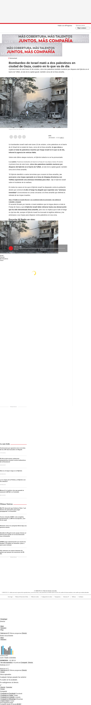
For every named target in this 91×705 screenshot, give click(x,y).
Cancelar (9, 687)
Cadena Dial (55, 604)
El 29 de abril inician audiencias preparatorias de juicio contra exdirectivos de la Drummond (13, 460)
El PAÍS (25, 601)
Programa (69, 25)
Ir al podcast (16, 662)
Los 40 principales (32, 601)
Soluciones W (66, 596)
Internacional (13, 58)
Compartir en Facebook (8, 693)
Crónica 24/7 (4, 655)
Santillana (40, 601)
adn (71, 601)
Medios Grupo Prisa (9, 607)
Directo (24, 633)
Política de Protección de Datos (21, 596)
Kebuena (76, 604)
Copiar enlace (5, 701)
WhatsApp (24, 137)
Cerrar (3, 672)
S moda (56, 606)
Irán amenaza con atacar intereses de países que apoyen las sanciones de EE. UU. (12, 552)
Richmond (24, 606)
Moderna (33, 606)
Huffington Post (27, 604)
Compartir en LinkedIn (7, 697)
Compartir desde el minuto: (10, 704)
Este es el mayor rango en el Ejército (11, 470)
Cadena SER (59, 601)
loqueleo (64, 606)
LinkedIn (20, 137)
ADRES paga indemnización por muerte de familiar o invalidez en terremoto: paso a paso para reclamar (13, 543)
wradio (42, 604)
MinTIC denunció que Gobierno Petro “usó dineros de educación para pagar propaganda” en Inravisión (13, 509)
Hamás (2, 257)
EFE (50, 135)
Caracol (77, 601)
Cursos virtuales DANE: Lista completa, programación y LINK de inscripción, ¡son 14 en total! (12, 518)
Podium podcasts (41, 606)
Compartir (24, 662)
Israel (1, 255)
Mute (2, 626)
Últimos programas (16, 633)
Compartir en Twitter (7, 695)
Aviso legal (10, 596)
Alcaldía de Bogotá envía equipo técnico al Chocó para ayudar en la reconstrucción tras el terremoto (13, 534)
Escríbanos (81, 596)
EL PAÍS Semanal (62, 604)
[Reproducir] (11, 248)
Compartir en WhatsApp (8, 699)
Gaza (1, 260)
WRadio (45, 27)
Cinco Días (49, 604)
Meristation (73, 606)
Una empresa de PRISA (9, 602)
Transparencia (57, 596)
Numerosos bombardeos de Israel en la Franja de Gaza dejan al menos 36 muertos (40, 162)
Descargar (3, 702)
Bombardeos (4, 259)
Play (2, 630)
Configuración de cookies (46, 596)
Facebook (11, 137)
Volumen (3, 628)
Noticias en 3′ (5, 633)
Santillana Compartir (50, 601)
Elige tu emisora (81, 28)
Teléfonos (74, 596)
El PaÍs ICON (48, 606)
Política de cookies (35, 596)
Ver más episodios (6, 662)
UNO (36, 604)
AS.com (65, 601)
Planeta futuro (69, 604)
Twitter (15, 137)
